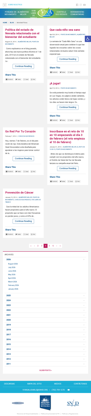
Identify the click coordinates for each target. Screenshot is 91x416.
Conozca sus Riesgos (26, 136)
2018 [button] (8, 329)
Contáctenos (80, 383)
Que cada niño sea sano (65, 30)
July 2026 (11, 267)
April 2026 (12, 278)
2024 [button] (8, 300)
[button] (88, 39)
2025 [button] (8, 295)
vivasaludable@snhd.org (35, 389)
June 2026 (12, 271)
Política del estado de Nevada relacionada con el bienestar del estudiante (22, 33)
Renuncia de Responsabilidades (27, 414)
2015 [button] (8, 344)
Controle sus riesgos (61, 13)
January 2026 (13, 289)
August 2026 (13, 264)
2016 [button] (8, 339)
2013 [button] (8, 354)
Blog (12, 23)
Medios (57, 383)
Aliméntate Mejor (24, 42)
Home (5, 23)
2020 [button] (8, 320)
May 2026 (11, 274)
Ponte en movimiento (68, 34)
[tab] (45, 259)
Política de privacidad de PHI (50, 414)
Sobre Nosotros (15, 4)
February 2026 (13, 285)
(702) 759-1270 (58, 389)
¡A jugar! (55, 83)
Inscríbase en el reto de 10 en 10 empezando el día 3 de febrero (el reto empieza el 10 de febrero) (67, 136)
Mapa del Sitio (34, 383)
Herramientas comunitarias (77, 13)
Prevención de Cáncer (19, 193)
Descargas (9, 383)
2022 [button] (8, 310)
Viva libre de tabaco (33, 14)
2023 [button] (8, 305)
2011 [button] (8, 363)
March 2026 (12, 282)
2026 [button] (8, 259)
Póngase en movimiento (10, 13)
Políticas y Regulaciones (70, 414)
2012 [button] (8, 359)
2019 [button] (8, 324)
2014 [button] (8, 349)
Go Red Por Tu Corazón (20, 131)
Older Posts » (45, 370)
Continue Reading (23, 66)
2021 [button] (8, 315)
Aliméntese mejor (23, 13)
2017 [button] (8, 334)
